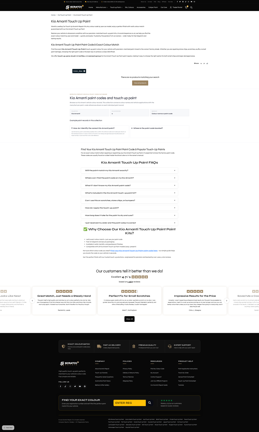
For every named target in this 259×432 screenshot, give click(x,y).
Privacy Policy (127, 369)
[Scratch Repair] (74, 7)
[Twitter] (75, 386)
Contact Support (156, 377)
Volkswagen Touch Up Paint (116, 427)
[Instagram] (70, 386)
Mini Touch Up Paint (147, 425)
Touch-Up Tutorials (101, 373)
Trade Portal (177, 7)
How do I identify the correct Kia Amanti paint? (94, 128)
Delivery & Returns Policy (131, 373)
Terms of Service (128, 377)
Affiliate (164, 1)
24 (201, 63)
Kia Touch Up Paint (64, 15)
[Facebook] (60, 386)
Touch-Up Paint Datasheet (187, 381)
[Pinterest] (85, 386)
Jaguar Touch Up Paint (169, 422)
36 (204, 63)
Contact (150, 1)
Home (91, 7)
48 (207, 63)
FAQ (155, 1)
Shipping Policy (128, 381)
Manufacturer (101, 7)
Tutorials (170, 1)
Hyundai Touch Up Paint (155, 422)
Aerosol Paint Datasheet (186, 377)
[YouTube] (80, 386)
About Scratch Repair (102, 369)
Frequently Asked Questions (104, 377)
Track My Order (183, 373)
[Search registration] (149, 403)
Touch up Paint (115, 7)
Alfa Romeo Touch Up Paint (116, 419)
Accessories (141, 7)
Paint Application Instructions (187, 369)
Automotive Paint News (102, 381)
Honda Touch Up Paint (140, 422)
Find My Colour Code (157, 369)
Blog (159, 1)
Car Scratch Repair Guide (159, 385)
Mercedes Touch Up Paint (133, 425)
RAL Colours (129, 7)
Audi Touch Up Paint (149, 419)
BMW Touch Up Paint (162, 419)
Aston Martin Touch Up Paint (133, 419)
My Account (154, 373)
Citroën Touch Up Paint (176, 419)
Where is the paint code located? (148, 128)
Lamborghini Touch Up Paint (116, 425)
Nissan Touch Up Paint (161, 425)
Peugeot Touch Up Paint (176, 425)
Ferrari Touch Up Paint (190, 419)
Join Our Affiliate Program (159, 381)
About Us (143, 1)
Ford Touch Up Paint (114, 422)
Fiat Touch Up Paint (126, 422)
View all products (140, 83)
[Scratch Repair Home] (69, 365)
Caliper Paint (153, 7)
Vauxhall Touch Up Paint (132, 427)
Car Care (164, 7)
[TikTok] (65, 386)
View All (129, 319)
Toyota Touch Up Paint (190, 425)
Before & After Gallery (102, 385)
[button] (32, 300)
